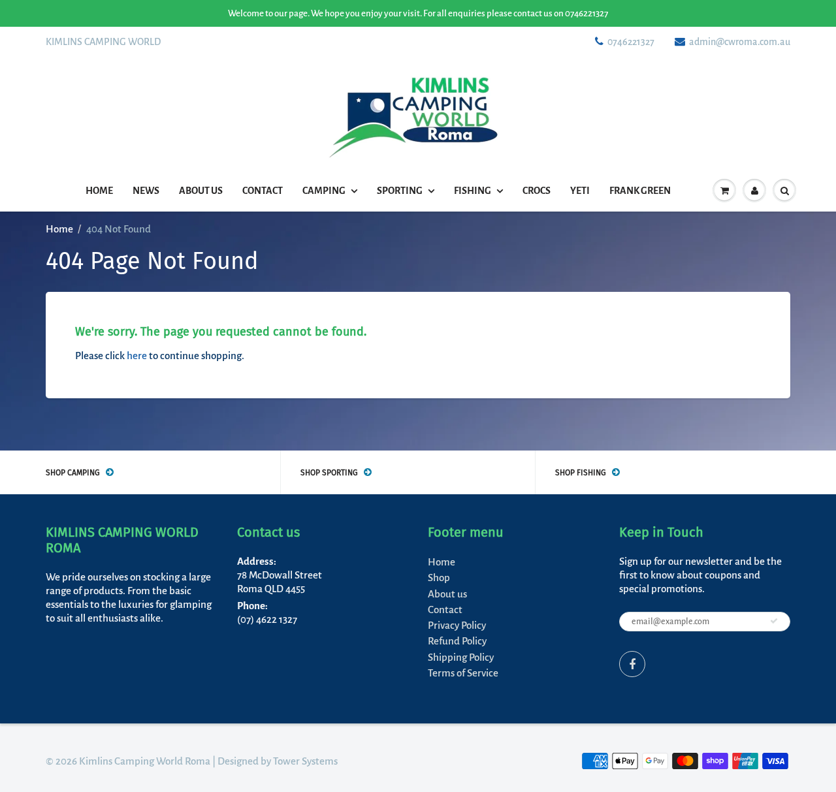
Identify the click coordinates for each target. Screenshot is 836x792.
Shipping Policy (461, 657)
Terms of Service (463, 672)
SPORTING (400, 190)
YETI (580, 190)
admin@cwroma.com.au (739, 42)
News (146, 190)
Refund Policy (457, 640)
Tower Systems (305, 761)
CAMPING (324, 190)
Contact (262, 190)
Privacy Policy (457, 625)
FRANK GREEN (640, 190)
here (137, 355)
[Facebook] (632, 664)
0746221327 (630, 42)
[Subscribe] (774, 620)
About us (201, 190)
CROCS (536, 190)
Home (99, 190)
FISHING (472, 190)
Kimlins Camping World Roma (144, 761)
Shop (439, 577)
